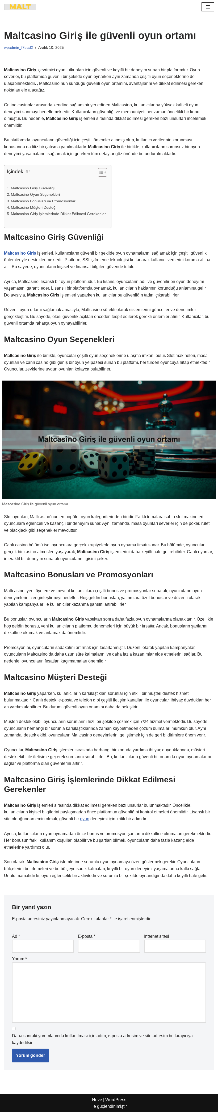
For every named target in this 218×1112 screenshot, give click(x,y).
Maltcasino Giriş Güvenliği (32, 188)
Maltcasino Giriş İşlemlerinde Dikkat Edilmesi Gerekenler (58, 214)
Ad (16, 936)
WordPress (115, 1099)
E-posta (86, 936)
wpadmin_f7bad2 (18, 47)
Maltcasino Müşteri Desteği (33, 207)
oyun (84, 819)
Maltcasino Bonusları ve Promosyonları (44, 201)
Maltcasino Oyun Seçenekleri (35, 194)
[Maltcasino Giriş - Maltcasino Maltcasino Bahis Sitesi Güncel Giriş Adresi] (20, 7)
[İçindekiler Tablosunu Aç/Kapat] (100, 172)
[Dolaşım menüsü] (208, 6)
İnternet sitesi (156, 936)
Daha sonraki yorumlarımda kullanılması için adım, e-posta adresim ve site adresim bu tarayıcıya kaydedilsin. (102, 1039)
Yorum (19, 959)
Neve (97, 1099)
